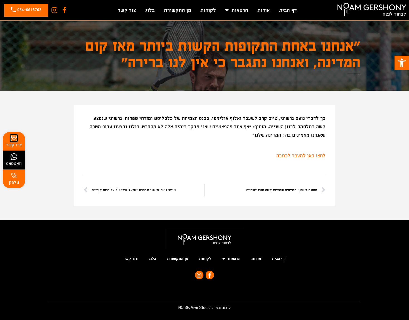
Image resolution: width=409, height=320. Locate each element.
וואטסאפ (14, 163)
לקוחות (208, 10)
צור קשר (127, 10)
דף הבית (288, 10)
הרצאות (239, 10)
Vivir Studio (201, 308)
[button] (402, 63)
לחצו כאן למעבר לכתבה (301, 156)
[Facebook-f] (64, 10)
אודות (263, 10)
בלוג (150, 10)
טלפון (14, 182)
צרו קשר (14, 144)
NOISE (183, 308)
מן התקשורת (177, 10)
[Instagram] (54, 10)
